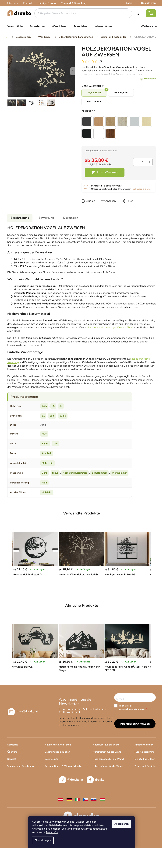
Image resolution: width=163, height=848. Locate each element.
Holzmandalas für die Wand (108, 759)
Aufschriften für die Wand (107, 751)
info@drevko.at (27, 711)
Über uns (12, 3)
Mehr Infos (52, 832)
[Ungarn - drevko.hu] (102, 799)
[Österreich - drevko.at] (60, 799)
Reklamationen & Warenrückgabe (63, 766)
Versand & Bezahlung (73, 3)
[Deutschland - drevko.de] (69, 799)
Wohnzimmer (119, 472)
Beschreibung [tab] (20, 218)
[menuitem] (15, 26)
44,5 (44, 406)
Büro (44, 472)
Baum (45, 443)
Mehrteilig (47, 463)
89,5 (52, 415)
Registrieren (148, 3)
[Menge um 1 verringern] (136, 162)
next (153, 557)
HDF (44, 433)
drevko (99, 780)
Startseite (12, 744)
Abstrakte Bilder (144, 744)
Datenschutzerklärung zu (132, 708)
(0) (100, 61)
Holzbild (46, 492)
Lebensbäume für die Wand (108, 766)
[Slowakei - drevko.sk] (93, 799)
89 (61, 406)
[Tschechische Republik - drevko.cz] (85, 799)
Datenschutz (51, 759)
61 (43, 415)
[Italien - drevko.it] (77, 799)
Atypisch (47, 453)
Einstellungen (43, 840)
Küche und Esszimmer (75, 472)
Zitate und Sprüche (145, 766)
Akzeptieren (121, 824)
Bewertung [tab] (46, 218)
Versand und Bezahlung (20, 766)
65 (53, 406)
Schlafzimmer (99, 472)
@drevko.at (75, 780)
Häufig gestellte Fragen (58, 744)
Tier (55, 443)
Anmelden (143, 724)
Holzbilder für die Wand (106, 744)
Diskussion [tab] (70, 218)
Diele (55, 472)
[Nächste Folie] (72, 71)
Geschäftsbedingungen (57, 751)
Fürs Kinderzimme (144, 751)
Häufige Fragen (47, 3)
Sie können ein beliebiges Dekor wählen (110, 327)
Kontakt (27, 3)
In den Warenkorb (104, 172)
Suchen (137, 13)
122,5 (63, 415)
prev (9, 557)
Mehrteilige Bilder (145, 759)
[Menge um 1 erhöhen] (149, 162)
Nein (44, 482)
